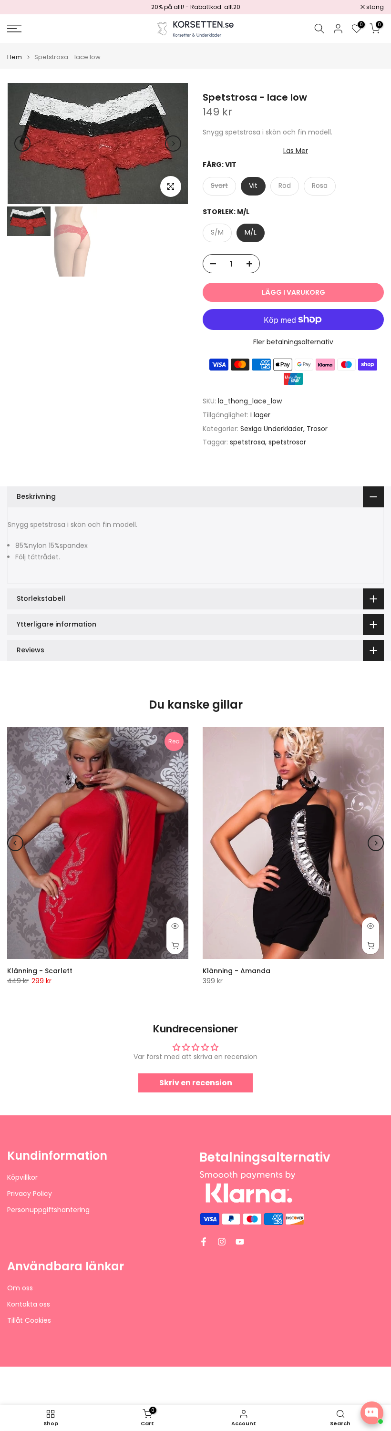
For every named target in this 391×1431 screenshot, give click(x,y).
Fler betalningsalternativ (293, 342)
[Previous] (22, 143)
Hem (14, 57)
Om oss (20, 1288)
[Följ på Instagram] (221, 1241)
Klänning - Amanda (236, 971)
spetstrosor (287, 442)
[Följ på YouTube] (240, 1241)
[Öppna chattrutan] (371, 1412)
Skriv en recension (195, 1082)
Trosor (317, 428)
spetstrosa (247, 442)
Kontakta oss (28, 1304)
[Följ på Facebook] (203, 1241)
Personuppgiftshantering (48, 1210)
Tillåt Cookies (29, 1320)
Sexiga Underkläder (271, 428)
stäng (21, 7)
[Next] (173, 143)
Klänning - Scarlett (39, 971)
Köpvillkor (22, 1177)
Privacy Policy (29, 1193)
